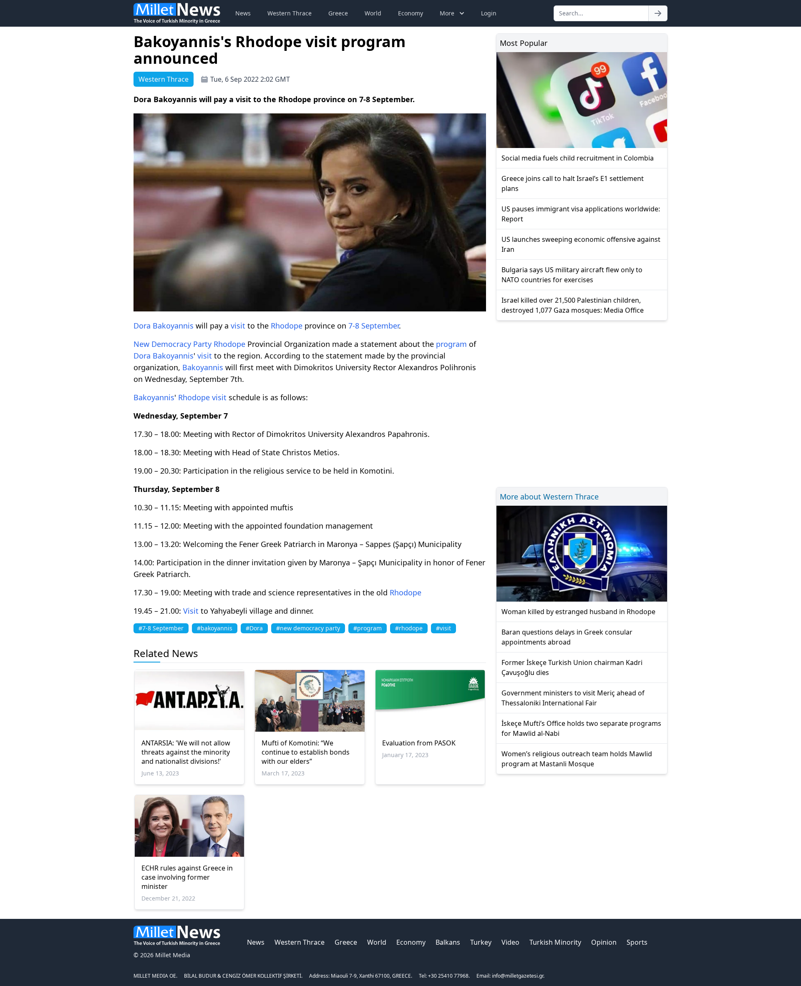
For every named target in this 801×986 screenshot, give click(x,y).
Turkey (480, 942)
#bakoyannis (214, 628)
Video (510, 942)
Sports (637, 942)
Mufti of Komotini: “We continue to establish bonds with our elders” (306, 752)
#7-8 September (161, 628)
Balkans (448, 942)
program (451, 344)
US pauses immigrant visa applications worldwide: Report (580, 213)
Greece (338, 13)
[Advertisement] (582, 402)
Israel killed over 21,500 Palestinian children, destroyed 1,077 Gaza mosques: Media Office (572, 305)
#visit (443, 628)
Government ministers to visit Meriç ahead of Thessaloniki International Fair (573, 698)
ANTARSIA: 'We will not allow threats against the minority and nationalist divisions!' (185, 752)
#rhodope (409, 628)
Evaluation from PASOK (419, 743)
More (447, 13)
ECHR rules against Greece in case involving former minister (187, 877)
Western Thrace (289, 13)
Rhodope (286, 326)
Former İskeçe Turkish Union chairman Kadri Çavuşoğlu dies (571, 667)
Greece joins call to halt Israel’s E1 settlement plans (572, 183)
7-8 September (373, 326)
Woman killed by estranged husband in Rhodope (578, 611)
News (243, 13)
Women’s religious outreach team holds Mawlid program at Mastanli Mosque (576, 758)
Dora (142, 326)
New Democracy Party (173, 344)
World (373, 13)
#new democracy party (308, 628)
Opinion (604, 942)
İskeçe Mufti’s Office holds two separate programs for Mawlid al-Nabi (581, 728)
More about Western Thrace (549, 497)
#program (367, 628)
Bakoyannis (173, 326)
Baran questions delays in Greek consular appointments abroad (566, 637)
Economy (410, 13)
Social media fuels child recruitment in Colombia (577, 158)
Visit (191, 611)
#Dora (254, 628)
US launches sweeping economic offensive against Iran (580, 244)
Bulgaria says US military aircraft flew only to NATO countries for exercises (571, 274)
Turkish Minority (555, 942)
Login (488, 13)
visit (238, 326)
